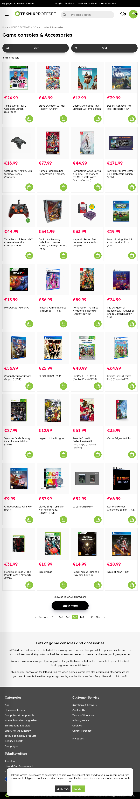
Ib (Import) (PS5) (83, 506)
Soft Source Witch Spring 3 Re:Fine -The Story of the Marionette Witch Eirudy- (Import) (87, 175)
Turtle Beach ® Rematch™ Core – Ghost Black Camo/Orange (18, 242)
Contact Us (78, 710)
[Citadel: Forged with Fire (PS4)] (18, 478)
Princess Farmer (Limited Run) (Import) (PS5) (53, 309)
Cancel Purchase (82, 730)
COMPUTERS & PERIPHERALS (19, 715)
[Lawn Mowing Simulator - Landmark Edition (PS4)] (121, 211)
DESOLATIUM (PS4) (50, 376)
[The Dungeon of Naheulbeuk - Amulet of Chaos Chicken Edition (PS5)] (121, 279)
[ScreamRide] (53, 544)
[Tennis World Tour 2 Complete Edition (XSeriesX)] (18, 77)
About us (10, 761)
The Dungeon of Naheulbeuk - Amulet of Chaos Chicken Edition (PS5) (120, 312)
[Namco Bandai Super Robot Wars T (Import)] (53, 143)
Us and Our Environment (19, 766)
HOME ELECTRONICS (21, 27)
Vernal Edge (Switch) (118, 438)
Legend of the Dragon (51, 438)
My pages (7, 3)
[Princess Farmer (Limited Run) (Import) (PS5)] (53, 279)
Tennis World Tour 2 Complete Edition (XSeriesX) (15, 108)
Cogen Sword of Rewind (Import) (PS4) (18, 378)
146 (68, 617)
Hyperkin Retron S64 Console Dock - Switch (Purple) (85, 242)
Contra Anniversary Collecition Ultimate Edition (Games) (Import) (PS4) (53, 244)
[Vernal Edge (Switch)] (121, 410)
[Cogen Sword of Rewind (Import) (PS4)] (18, 348)
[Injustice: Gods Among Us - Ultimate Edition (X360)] (18, 410)
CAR (7, 705)
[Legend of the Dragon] (53, 410)
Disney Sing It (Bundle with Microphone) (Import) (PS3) (51, 509)
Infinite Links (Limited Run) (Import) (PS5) (119, 378)
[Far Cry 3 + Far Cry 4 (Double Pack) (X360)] (87, 348)
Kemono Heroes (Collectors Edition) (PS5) (121, 508)
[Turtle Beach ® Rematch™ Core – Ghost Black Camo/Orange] (18, 211)
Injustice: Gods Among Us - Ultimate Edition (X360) (17, 441)
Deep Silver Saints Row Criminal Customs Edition (87, 107)
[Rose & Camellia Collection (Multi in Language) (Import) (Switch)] (87, 410)
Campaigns (11, 746)
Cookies (77, 725)
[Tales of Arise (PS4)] (121, 544)
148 (82, 617)
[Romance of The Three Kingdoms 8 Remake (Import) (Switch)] (87, 279)
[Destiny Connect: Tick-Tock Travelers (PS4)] (121, 77)
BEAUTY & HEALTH (14, 741)
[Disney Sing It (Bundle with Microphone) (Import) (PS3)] (53, 478)
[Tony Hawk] (121, 143)
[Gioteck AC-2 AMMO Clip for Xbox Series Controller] (18, 143)
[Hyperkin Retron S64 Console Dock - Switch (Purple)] (87, 211)
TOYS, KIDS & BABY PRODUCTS (20, 735)
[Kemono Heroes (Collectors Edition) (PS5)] (121, 478)
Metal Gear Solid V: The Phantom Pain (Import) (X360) (17, 575)
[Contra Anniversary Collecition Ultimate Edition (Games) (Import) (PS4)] (53, 211)
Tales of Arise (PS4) (118, 572)
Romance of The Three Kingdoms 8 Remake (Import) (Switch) (85, 310)
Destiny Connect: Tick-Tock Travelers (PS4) (119, 107)
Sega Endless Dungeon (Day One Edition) (86, 573)
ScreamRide (45, 572)
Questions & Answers (84, 705)
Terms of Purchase (83, 715)
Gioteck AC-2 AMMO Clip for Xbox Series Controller (18, 174)
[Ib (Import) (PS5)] (87, 478)
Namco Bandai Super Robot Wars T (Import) (52, 172)
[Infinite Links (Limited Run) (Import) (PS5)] (121, 348)
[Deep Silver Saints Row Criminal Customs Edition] (87, 77)
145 (61, 617)
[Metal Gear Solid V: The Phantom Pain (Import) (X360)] (18, 544)
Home (5, 27)
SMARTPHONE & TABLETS (17, 725)
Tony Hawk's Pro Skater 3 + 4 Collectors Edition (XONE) (120, 174)
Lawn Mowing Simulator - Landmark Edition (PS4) (120, 242)
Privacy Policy (80, 720)
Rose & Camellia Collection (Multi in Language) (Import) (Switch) (84, 443)
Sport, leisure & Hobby (18, 730)
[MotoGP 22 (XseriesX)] (18, 279)
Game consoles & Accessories (48, 27)
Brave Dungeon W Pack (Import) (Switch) (52, 107)
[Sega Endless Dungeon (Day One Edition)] (87, 544)
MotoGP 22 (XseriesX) (16, 307)
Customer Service (24, 3)
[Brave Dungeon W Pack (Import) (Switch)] (53, 77)
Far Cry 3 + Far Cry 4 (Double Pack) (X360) (85, 378)
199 (91, 617)
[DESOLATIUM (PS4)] (53, 348)
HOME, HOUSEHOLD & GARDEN (21, 720)
